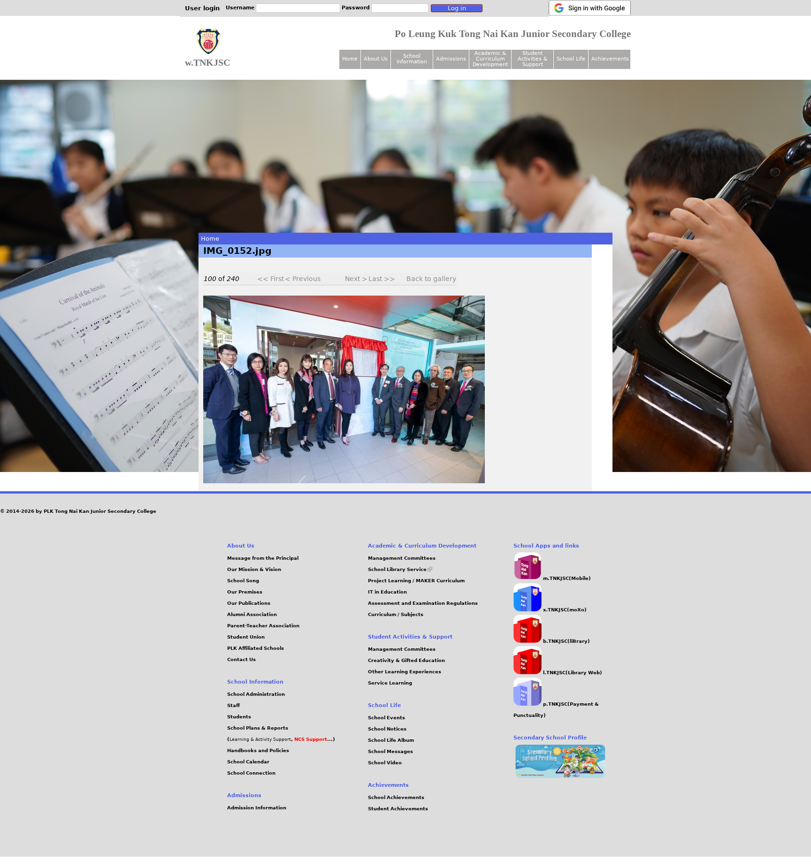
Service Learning (390, 682)
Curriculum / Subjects (395, 614)
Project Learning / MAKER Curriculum (416, 580)
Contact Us (241, 659)
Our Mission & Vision (254, 569)
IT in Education (387, 591)
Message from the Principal (262, 558)
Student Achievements (398, 808)
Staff (233, 705)
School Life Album (391, 740)
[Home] (208, 41)
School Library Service (400, 569)
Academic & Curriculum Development (490, 59)
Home (210, 238)
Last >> (381, 278)
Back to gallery (431, 278)
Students (239, 716)
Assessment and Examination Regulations (423, 603)
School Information (412, 59)
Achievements (610, 59)
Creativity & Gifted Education (406, 660)
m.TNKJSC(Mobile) (566, 578)
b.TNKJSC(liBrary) (566, 641)
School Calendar (248, 761)
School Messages (390, 751)
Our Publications (248, 603)
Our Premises (244, 591)
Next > (356, 278)
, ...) (313, 739)
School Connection (251, 773)
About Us (376, 59)
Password (356, 8)
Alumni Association (252, 614)
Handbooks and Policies (258, 750)
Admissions (451, 59)
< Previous (303, 278)
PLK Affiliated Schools (255, 648)
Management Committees (402, 558)
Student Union (246, 637)
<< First (270, 278)
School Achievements (396, 797)
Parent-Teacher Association (263, 625)
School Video (385, 762)
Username (240, 8)
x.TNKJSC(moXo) (564, 609)
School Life (571, 59)
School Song (243, 580)
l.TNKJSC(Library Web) (572, 672)
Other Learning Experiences (404, 671)
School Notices (387, 728)
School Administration (256, 694)
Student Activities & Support (533, 59)
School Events (386, 717)
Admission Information (256, 807)
